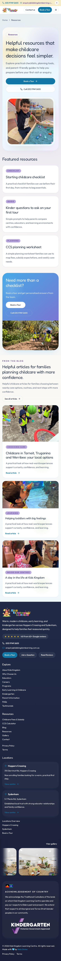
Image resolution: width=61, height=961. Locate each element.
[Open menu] (56, 10)
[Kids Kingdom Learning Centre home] (10, 9)
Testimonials (7, 706)
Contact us (30, 10)
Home (5, 20)
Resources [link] (16, 20)
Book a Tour (45, 10)
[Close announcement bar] (57, 3)
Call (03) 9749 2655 (32, 89)
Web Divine (22, 949)
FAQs (4, 702)
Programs (6, 686)
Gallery (5, 735)
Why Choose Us (9, 674)
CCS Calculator (9, 723)
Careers (6, 682)
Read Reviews (47, 655)
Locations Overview (11, 821)
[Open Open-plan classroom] (20, 861)
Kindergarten (8, 694)
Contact (6, 739)
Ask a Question (27, 655)
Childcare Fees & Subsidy (13, 719)
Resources (6, 731)
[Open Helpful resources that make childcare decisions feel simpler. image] (30, 121)
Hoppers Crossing (10, 825)
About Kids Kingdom (11, 670)
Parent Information (11, 698)
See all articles (11, 399)
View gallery (51, 844)
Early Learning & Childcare (14, 690)
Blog (4, 727)
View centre (10, 784)
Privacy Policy (8, 745)
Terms (5, 749)
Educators (6, 678)
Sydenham (7, 829)
